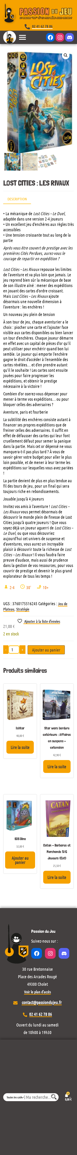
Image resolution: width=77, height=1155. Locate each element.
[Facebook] (50, 37)
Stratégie (22, 609)
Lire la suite (20, 747)
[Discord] (69, 37)
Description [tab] (17, 199)
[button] (66, 55)
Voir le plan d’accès (37, 991)
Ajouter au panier (46, 649)
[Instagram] (60, 37)
